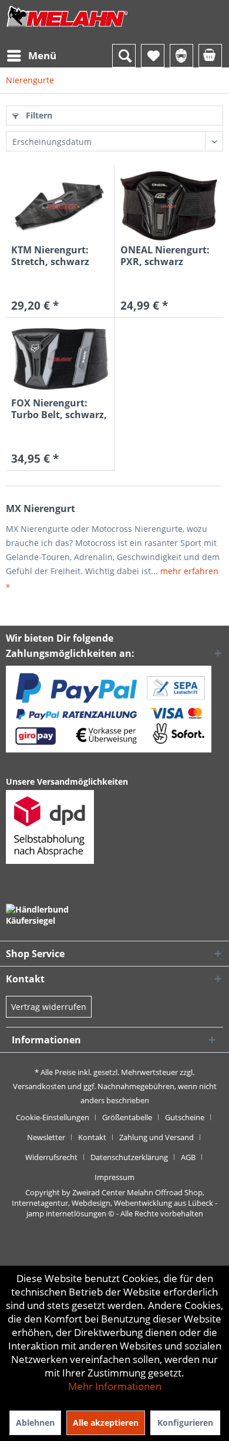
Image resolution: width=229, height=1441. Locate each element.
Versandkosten (39, 1086)
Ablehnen (35, 1422)
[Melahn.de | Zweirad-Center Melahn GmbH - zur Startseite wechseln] (67, 28)
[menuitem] (31, 55)
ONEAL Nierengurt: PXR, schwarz (165, 255)
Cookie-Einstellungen (52, 1117)
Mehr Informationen (114, 1386)
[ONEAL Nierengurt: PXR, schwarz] (168, 206)
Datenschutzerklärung (129, 1157)
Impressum (114, 1177)
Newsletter (46, 1137)
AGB (188, 1157)
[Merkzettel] (152, 55)
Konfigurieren (185, 1422)
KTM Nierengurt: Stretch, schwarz (50, 255)
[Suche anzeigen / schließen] (124, 55)
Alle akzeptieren (106, 1422)
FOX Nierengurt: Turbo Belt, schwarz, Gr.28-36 (59, 409)
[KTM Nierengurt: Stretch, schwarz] (59, 206)
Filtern (37, 115)
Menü (42, 55)
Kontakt (92, 1137)
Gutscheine (184, 1117)
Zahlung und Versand (156, 1137)
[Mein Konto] (181, 55)
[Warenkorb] (210, 55)
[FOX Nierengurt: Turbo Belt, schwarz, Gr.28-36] (59, 359)
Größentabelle (127, 1117)
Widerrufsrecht (51, 1157)
